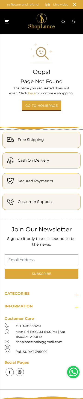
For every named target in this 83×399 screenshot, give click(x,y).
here (32, 93)
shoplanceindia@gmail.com (39, 342)
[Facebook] (10, 372)
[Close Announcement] (74, 4)
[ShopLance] (41, 21)
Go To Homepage (41, 106)
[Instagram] (20, 372)
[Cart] (73, 22)
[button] (7, 21)
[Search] (63, 22)
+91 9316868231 (28, 326)
